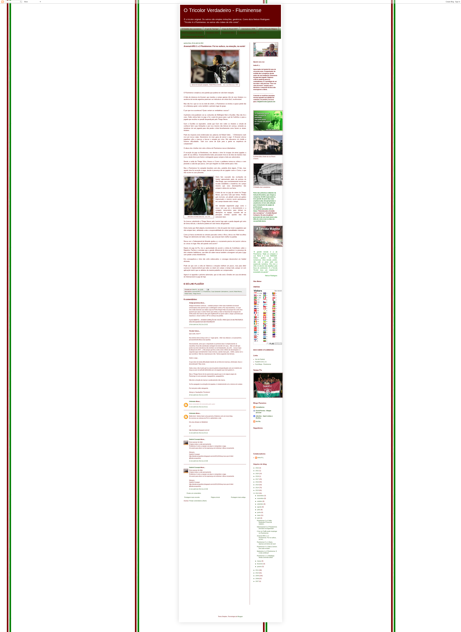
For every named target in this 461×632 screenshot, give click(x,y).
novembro (260, 498)
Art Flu (258, 421)
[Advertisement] (264, 595)
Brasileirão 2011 (228, 33)
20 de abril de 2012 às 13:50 (198, 395)
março (259, 561)
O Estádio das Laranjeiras (191, 29)
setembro (260, 504)
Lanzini (231, 291)
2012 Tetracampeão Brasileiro (193, 37)
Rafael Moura (238, 291)
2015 (257, 485)
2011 (257, 570)
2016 (257, 482)
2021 (257, 471)
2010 (257, 573)
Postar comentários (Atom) (198, 501)
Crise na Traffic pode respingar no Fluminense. (267, 532)
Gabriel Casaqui (194, 439)
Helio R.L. (261, 457)
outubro (260, 501)
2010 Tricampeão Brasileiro (192, 33)
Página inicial (215, 497)
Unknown (192, 401)
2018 (257, 476)
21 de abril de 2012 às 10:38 (198, 461)
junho (259, 512)
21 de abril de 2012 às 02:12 (198, 433)
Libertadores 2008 (248, 29)
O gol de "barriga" (212, 29)
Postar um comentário (194, 493)
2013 (257, 490)
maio (259, 515)
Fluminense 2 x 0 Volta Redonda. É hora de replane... (264, 522)
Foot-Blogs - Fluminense (263, 364)
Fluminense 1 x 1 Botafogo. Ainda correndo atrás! (266, 556)
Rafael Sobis (188, 293)
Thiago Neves (197, 293)
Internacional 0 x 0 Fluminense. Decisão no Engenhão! (267, 527)
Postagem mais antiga (238, 497)
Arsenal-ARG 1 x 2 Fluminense (201, 291)
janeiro (259, 566)
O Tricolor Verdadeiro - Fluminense (222, 10)
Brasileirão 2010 (212, 33)
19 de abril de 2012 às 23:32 (198, 324)
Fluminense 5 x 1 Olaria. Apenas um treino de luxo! (266, 543)
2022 (257, 468)
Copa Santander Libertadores (219, 291)
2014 (257, 487)
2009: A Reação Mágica (268, 29)
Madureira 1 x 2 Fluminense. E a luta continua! (267, 552)
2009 (257, 576)
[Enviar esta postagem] (207, 289)
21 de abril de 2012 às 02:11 (198, 407)
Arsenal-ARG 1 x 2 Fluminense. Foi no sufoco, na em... (266, 537)
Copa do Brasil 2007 (230, 29)
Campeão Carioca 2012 (247, 33)
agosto (259, 507)
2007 (257, 581)
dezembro (260, 496)
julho (259, 510)
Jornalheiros (260, 407)
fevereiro (260, 564)
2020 (257, 473)
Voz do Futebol (260, 359)
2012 (257, 493)
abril (258, 518)
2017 (257, 479)
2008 (257, 578)
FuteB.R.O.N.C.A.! (261, 362)
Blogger (240, 616)
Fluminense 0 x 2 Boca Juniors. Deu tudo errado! (267, 547)
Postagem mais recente (192, 497)
